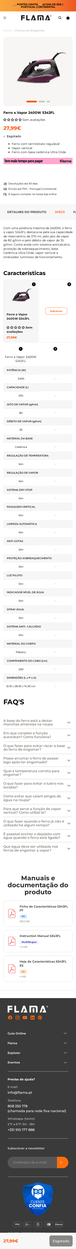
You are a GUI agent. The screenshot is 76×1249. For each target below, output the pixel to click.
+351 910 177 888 (21, 1130)
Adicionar (56, 311)
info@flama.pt (20, 1093)
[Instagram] (17, 1017)
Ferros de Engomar (30, 30)
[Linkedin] (32, 1017)
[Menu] (5, 18)
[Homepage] (36, 17)
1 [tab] (31, 101)
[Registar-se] (62, 1162)
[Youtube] (24, 1017)
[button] (12, 120)
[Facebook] (10, 1017)
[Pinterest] (39, 1017)
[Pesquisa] (60, 17)
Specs (60, 212)
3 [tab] (48, 101)
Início (7, 30)
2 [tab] (42, 101)
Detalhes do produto (26, 212)
